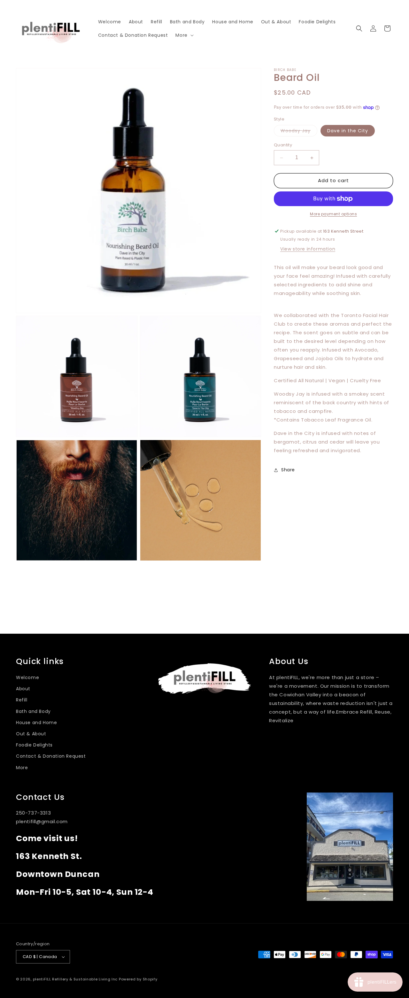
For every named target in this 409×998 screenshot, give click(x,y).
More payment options (333, 214)
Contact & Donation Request (51, 756)
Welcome (27, 677)
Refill (21, 700)
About (23, 688)
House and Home (36, 722)
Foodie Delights (34, 745)
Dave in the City (347, 131)
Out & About (31, 734)
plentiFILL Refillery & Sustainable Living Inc (75, 979)
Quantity (283, 145)
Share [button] (288, 470)
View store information (307, 249)
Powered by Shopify (138, 979)
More (22, 767)
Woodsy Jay (299, 132)
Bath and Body (33, 711)
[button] (184, 35)
